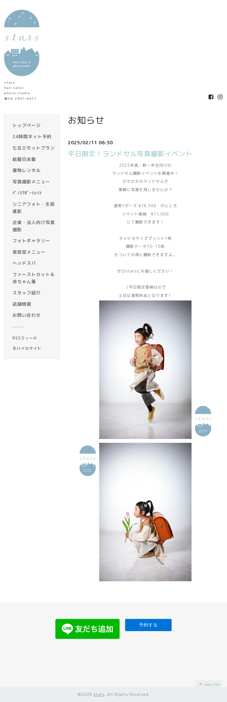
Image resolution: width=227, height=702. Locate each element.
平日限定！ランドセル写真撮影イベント (130, 153)
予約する (148, 625)
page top (211, 684)
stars (99, 694)
